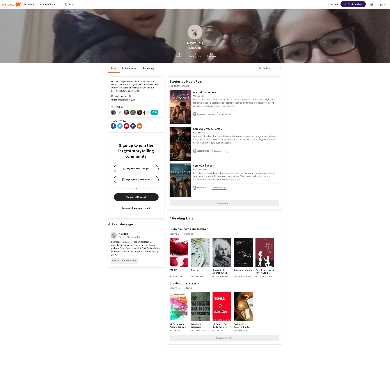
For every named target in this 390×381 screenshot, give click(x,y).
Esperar (195, 270)
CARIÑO (173, 270)
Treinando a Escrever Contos (242, 325)
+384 (154, 112)
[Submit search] (65, 4)
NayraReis (124, 233)
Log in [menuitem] (371, 4)
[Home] (11, 4)
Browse (28, 4)
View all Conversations (124, 260)
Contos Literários (183, 283)
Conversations (130, 68)
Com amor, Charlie (243, 270)
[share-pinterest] (126, 126)
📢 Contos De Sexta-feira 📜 (220, 325)
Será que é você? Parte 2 (207, 129)
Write (333, 4)
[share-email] (139, 126)
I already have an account (136, 208)
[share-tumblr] (133, 126)
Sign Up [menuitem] (382, 4)
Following (148, 68)
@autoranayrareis (129, 90)
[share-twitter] (120, 126)
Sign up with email (136, 197)
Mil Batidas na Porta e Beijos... (178, 325)
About (114, 68)
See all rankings (225, 114)
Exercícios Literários (196, 325)
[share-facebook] (113, 126)
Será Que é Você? (203, 165)
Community (46, 4)
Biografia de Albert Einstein (220, 271)
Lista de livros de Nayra (188, 229)
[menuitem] (264, 68)
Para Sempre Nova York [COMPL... (264, 271)
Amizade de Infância (205, 92)
